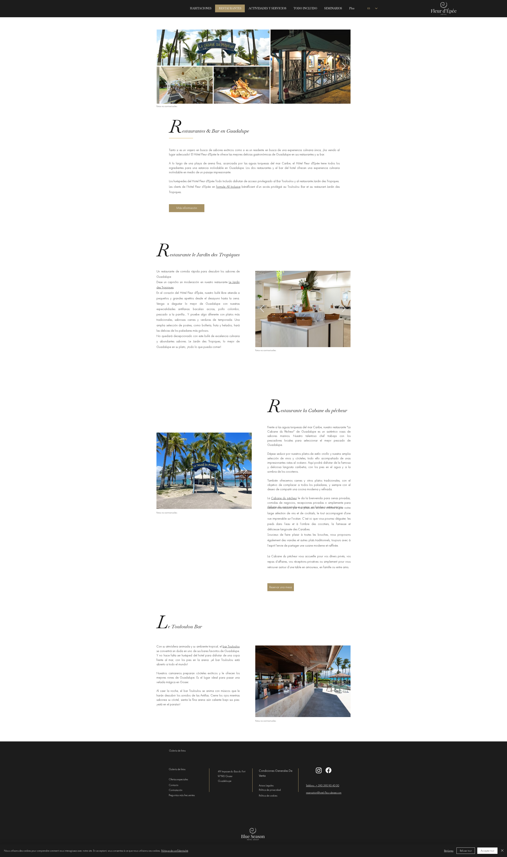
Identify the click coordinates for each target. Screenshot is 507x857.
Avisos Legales (266, 785)
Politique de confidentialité (174, 850)
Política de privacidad (270, 790)
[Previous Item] (262, 309)
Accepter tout (487, 850)
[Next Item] (343, 66)
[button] (267, 8)
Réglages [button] (448, 850)
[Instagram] (319, 770)
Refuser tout (466, 850)
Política (262, 795)
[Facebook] (328, 770)
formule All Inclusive (228, 187)
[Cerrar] (502, 850)
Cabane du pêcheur (284, 498)
